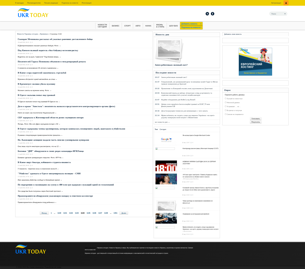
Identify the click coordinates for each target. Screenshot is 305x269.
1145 (88, 213)
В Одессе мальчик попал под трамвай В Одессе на (38, 102)
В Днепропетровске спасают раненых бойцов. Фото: (38, 46)
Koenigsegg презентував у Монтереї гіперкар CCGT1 (201, 148)
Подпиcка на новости (70, 3)
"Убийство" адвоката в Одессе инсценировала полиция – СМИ (49, 173)
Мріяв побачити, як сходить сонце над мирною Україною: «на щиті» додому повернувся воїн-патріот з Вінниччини (188, 116)
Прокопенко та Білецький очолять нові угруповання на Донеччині (187, 88)
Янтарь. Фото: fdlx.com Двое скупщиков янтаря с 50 (38, 124)
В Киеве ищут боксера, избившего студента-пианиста (44, 162)
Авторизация (276, 3)
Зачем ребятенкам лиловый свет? (171, 65)
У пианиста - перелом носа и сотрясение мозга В (37, 169)
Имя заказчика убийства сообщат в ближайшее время (39, 180)
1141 (65, 213)
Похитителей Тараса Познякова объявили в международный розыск (52, 61)
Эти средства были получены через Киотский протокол (39, 191)
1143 (77, 213)
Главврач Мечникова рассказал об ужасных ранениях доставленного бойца (55, 39)
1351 (115, 213)
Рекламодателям (34, 3)
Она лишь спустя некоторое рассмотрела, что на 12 (38, 146)
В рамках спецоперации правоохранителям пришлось (39, 135)
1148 (106, 213)
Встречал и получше (234, 110)
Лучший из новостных (234, 99)
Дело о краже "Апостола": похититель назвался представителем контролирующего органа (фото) (66, 106)
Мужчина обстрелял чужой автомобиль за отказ (36, 79)
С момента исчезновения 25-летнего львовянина (37, 68)
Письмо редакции (51, 3)
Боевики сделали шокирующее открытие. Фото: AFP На (39, 157)
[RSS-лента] (207, 13)
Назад (44, 213)
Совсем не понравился (234, 114)
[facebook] (212, 13)
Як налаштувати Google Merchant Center (196, 135)
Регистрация (87, 3)
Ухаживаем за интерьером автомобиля (196, 214)
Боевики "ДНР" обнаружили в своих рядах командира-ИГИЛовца (51, 151)
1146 (94, 213)
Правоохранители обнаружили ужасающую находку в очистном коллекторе (55, 196)
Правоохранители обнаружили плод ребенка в (36, 202)
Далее (123, 213)
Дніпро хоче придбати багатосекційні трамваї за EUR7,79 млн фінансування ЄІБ (185, 105)
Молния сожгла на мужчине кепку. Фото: (33, 90)
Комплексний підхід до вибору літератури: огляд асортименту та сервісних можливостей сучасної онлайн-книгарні (186, 94)
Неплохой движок (233, 102)
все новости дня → (162, 122)
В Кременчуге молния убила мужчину (36, 84)
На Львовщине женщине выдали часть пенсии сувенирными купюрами (53, 140)
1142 (71, 213)
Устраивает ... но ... (233, 106)
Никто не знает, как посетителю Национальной (36, 113)
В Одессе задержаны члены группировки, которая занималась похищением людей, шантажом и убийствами (71, 129)
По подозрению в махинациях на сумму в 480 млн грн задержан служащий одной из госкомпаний (66, 185)
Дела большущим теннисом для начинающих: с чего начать (184, 111)
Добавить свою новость (233, 34)
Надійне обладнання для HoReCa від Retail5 (178, 100)
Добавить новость (191, 24)
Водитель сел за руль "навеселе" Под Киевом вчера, (38, 57)
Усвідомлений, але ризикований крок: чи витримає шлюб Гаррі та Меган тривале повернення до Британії (189, 83)
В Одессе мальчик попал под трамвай (36, 95)
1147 (100, 213)
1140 (59, 213)
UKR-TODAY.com (90, 248)
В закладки (19, 3)
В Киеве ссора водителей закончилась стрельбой (42, 73)
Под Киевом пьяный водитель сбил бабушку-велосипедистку (48, 50)
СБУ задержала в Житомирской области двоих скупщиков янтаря (51, 117)
